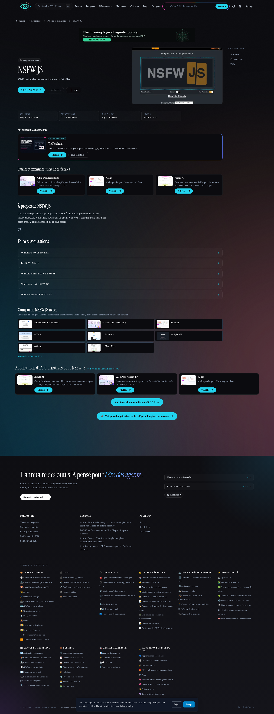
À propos (234, 54)
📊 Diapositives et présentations (74, 667)
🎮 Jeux (142, 675)
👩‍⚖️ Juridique (65, 672)
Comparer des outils (29, 527)
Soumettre (222, 6)
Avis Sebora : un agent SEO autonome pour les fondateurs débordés (106, 548)
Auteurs (78, 6)
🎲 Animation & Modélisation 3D (34, 577)
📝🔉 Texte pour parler (109, 609)
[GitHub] (234, 6)
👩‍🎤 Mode (24, 620)
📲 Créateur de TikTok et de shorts (75, 582)
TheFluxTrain (55, 143)
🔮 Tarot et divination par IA (151, 694)
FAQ (232, 64)
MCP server (145, 531)
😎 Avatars (24, 592)
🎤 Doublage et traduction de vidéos (75, 587)
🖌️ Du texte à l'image (29, 596)
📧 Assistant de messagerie (31, 653)
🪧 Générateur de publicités (32, 667)
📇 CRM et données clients (32, 662)
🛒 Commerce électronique (71, 653)
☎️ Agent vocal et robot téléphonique (115, 577)
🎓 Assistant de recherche (110, 657)
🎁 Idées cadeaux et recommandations (155, 670)
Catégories (35, 21)
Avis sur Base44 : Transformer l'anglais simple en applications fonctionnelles (102, 540)
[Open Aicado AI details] (165, 181)
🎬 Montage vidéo (68, 592)
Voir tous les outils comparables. (30, 356)
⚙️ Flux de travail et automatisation (233, 600)
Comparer (156, 6)
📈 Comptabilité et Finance (72, 657)
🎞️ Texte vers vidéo (68, 596)
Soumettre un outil (28, 541)
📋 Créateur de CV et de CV (72, 662)
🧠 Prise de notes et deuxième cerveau (234, 618)
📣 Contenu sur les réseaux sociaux (35, 657)
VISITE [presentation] (55, 155)
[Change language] (240, 6)
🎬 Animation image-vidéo (71, 577)
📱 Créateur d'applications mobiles (193, 604)
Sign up (248, 6)
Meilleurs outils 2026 (29, 536)
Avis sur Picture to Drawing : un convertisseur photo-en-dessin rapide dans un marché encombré (105, 524)
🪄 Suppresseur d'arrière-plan (32, 635)
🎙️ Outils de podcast (108, 604)
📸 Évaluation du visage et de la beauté (37, 601)
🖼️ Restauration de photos (31, 625)
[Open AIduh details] (96, 181)
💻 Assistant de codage (188, 586)
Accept (189, 704)
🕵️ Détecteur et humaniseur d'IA (153, 596)
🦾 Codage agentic (186, 591)
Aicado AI (179, 178)
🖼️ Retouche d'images (29, 630)
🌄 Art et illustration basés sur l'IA (34, 587)
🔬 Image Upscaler (28, 616)
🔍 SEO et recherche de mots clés (34, 685)
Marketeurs (121, 6)
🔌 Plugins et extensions (189, 614)
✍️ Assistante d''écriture (149, 582)
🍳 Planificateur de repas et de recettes (234, 605)
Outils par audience (29, 531)
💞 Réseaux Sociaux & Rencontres (154, 684)
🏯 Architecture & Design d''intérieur (36, 582)
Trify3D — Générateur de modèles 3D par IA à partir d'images (104, 532)
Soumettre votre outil (35, 497)
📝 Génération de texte (149, 623)
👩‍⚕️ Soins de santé (146, 689)
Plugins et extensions (56, 21)
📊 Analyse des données (109, 653)
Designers (90, 6)
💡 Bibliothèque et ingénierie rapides (155, 592)
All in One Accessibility (48, 178)
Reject (176, 704)
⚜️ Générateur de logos (30, 611)
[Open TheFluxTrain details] (33, 145)
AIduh (109, 178)
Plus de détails (79, 155)
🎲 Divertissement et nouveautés (153, 660)
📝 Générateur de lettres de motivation (155, 601)
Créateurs (134, 6)
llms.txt (143, 522)
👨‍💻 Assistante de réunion (228, 582)
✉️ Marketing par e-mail (30, 672)
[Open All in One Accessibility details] (27, 181)
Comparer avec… (238, 59)
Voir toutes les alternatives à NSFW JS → (137, 402)
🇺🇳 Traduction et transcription (112, 614)
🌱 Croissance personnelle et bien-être (234, 595)
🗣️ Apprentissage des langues (151, 656)
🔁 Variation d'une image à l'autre (34, 639)
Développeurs (105, 6)
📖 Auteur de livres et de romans (153, 587)
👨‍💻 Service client (67, 686)
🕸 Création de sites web (188, 609)
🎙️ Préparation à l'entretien (71, 677)
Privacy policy (126, 706)
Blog (145, 6)
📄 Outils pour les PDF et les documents (156, 628)
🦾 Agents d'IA (224, 577)
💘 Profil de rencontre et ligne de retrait (156, 679)
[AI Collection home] (25, 6)
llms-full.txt (145, 527)
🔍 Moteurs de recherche (110, 667)
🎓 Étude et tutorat (147, 665)
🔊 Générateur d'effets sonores (112, 591)
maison (22, 21)
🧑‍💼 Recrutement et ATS (70, 681)
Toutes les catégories (29, 522)
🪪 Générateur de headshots (32, 606)
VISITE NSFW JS (31, 90)
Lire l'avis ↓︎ (55, 90)
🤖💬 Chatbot (105, 662)
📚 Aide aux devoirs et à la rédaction (154, 577)
